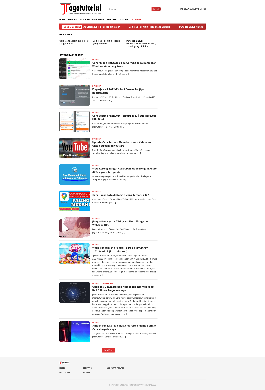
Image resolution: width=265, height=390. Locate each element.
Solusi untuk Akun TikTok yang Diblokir (140, 27)
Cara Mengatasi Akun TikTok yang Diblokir (88, 27)
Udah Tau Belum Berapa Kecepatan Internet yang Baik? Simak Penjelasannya (123, 288)
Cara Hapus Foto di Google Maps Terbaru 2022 (120, 195)
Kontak (86, 372)
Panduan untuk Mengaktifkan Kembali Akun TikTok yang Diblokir (141, 43)
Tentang (87, 368)
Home (62, 368)
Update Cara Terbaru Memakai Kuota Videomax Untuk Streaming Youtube (121, 143)
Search (156, 9)
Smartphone (107, 283)
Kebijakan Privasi (115, 368)
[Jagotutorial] (80, 8)
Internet (96, 60)
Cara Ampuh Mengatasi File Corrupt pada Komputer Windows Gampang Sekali (124, 64)
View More (108, 350)
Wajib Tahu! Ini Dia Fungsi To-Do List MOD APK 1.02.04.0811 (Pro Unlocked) (120, 249)
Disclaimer (64, 372)
